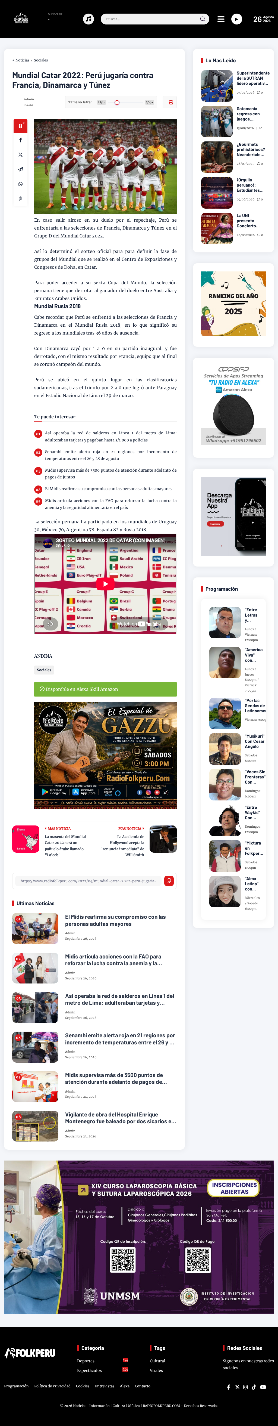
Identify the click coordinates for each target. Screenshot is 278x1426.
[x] (20, 154)
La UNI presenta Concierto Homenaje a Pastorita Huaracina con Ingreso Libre (250, 220)
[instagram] (245, 1387)
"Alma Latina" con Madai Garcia (251, 884)
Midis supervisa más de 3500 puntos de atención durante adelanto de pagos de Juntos (111, 474)
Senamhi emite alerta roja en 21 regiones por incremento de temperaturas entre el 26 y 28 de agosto (111, 455)
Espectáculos (102, 1370)
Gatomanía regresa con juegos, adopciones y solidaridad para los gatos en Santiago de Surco (251, 114)
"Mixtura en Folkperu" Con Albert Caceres (254, 848)
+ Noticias (21, 60)
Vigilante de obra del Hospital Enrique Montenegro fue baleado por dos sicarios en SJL (119, 1117)
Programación (16, 1386)
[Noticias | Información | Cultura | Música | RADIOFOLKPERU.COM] (16, 21)
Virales (156, 1370)
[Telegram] (20, 169)
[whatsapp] (20, 184)
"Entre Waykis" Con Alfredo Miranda (252, 812)
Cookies (83, 1386)
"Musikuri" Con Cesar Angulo (254, 741)
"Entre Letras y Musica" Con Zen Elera (252, 615)
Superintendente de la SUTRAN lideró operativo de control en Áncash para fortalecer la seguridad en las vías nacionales (253, 78)
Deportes (102, 1360)
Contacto (142, 1386)
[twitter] (237, 1387)
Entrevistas (105, 1386)
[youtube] (262, 1387)
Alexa (124, 1386)
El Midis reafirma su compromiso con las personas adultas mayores (108, 488)
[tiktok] (254, 1387)
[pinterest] (20, 198)
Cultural (157, 1361)
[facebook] (20, 140)
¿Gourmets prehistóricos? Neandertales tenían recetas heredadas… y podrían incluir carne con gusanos (251, 149)
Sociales (41, 60)
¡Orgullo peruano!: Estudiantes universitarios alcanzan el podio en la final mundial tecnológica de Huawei (251, 185)
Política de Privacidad (52, 1386)
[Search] (202, 19)
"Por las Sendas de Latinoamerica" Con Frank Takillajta (259, 705)
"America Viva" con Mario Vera (254, 655)
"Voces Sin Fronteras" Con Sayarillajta (255, 777)
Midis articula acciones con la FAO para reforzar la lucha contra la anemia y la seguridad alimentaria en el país (111, 504)
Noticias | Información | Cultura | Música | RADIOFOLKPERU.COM (126, 1406)
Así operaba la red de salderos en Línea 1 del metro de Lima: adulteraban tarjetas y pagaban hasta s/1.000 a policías (111, 436)
